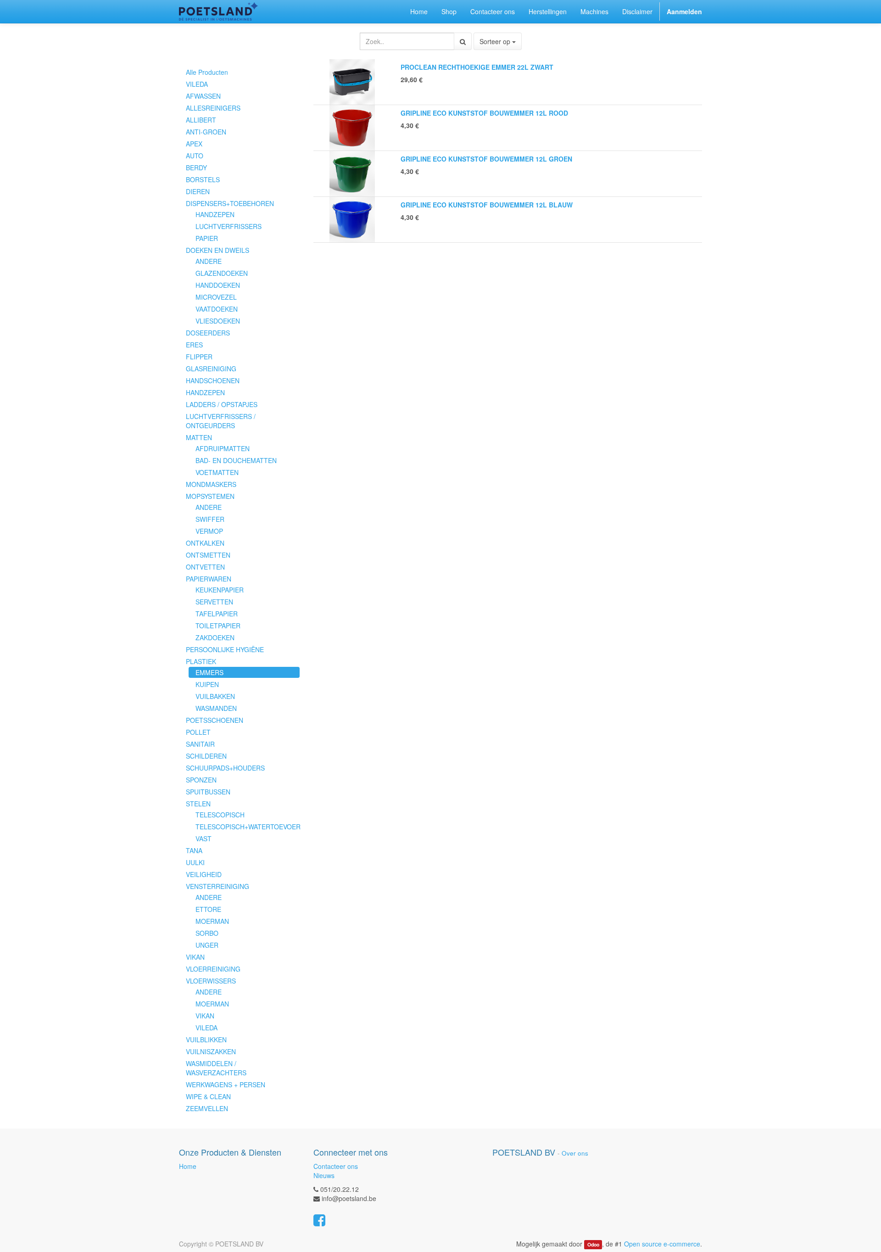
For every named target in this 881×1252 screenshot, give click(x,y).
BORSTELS (203, 179)
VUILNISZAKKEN (211, 1051)
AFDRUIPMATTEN (222, 448)
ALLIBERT (201, 119)
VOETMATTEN (217, 472)
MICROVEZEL (216, 297)
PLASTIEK (201, 661)
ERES (194, 344)
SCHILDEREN (206, 755)
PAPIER (206, 238)
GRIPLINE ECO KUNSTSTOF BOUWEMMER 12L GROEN (486, 158)
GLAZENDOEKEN (221, 273)
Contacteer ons (335, 1166)
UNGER (206, 945)
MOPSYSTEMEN (210, 496)
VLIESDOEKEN (217, 320)
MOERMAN (212, 921)
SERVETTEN (214, 601)
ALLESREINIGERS (213, 107)
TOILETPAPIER (217, 625)
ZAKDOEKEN (214, 637)
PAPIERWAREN (208, 578)
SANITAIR (200, 744)
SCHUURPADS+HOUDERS (225, 767)
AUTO (194, 155)
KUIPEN (207, 684)
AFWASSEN (203, 96)
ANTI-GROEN (206, 131)
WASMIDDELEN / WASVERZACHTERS (216, 1068)
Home (187, 1166)
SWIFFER (209, 519)
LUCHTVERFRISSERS (228, 226)
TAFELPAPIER (216, 613)
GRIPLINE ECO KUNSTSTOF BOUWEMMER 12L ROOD (484, 112)
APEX (194, 143)
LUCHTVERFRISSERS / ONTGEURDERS (221, 421)
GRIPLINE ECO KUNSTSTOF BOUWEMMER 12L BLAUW (487, 204)
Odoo (593, 1244)
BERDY (196, 167)
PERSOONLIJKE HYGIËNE (225, 649)
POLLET (198, 732)
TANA (194, 850)
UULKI (195, 862)
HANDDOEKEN (217, 285)
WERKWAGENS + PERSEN (225, 1084)
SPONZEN (201, 779)
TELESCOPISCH (220, 814)
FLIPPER (199, 356)
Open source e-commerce (662, 1243)
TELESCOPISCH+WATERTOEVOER (247, 826)
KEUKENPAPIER (219, 589)
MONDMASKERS (211, 484)
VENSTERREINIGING (217, 886)
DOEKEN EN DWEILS (217, 250)
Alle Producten (207, 72)
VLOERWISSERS (211, 980)
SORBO (206, 933)
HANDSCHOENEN (213, 380)
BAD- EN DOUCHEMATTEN (236, 460)
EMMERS (209, 672)
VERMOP (209, 531)
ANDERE (208, 261)
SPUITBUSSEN (208, 791)
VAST (203, 838)
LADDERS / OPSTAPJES (221, 404)
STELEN (198, 803)
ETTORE (208, 909)
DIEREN (198, 191)
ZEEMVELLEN (207, 1108)
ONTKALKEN (205, 543)
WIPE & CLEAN (208, 1096)
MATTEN (199, 437)
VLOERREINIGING (213, 968)
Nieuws (324, 1175)
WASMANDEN (216, 708)
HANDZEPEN (214, 214)
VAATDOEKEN (216, 308)
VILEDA (197, 84)
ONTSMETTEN (208, 554)
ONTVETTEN (205, 566)
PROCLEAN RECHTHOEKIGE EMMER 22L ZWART (477, 67)
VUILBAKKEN (215, 696)
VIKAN (195, 956)
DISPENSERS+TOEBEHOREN (230, 203)
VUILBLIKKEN (206, 1039)
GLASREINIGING (211, 368)
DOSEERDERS (208, 332)
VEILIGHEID (204, 874)
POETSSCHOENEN (214, 720)
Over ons (575, 1153)
